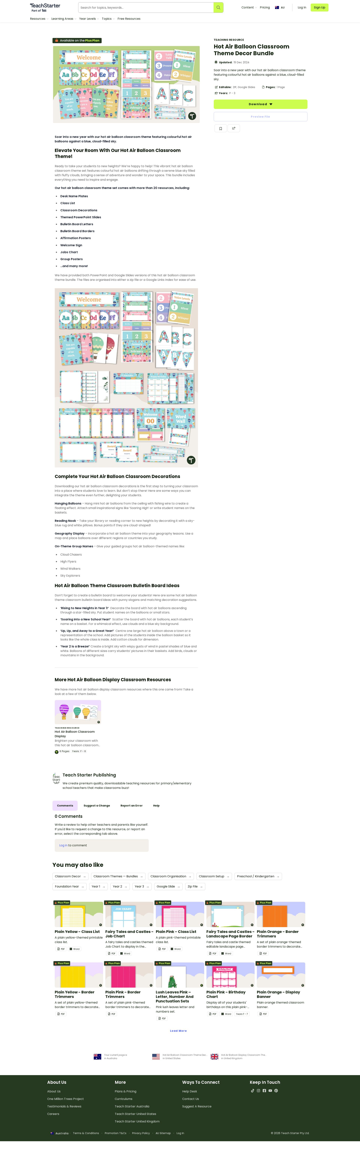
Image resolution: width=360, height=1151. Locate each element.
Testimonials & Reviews (64, 1106)
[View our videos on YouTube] (270, 1090)
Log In (180, 1133)
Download (258, 104)
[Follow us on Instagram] (258, 1090)
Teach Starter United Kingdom (137, 1121)
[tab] (65, 806)
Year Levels (88, 19)
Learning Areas (62, 19)
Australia (61, 1133)
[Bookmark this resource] (220, 128)
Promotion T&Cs (115, 1133)
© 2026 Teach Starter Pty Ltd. (290, 1133)
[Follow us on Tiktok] (253, 1090)
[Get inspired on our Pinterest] (276, 1090)
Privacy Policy (141, 1133)
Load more (178, 1031)
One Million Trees (65, 1099)
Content (248, 7)
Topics (107, 19)
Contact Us (190, 1099)
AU (283, 7)
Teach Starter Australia (132, 1106)
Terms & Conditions (86, 1133)
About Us (54, 1091)
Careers (53, 1114)
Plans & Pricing (125, 1091)
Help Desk (189, 1091)
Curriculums (123, 1099)
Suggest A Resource (197, 1106)
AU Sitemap (163, 1133)
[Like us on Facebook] (264, 1090)
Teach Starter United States (135, 1114)
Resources (38, 19)
